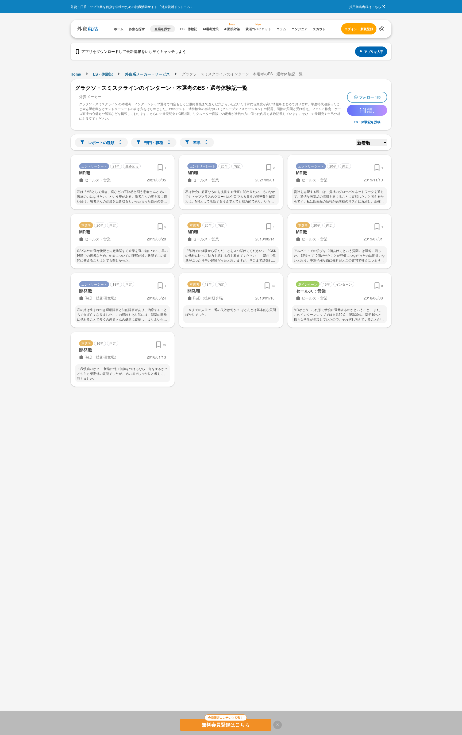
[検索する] (382, 29)
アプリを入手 (373, 51)
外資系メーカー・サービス (147, 74)
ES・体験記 (103, 74)
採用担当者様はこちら (365, 6)
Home (76, 74)
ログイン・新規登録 (358, 28)
